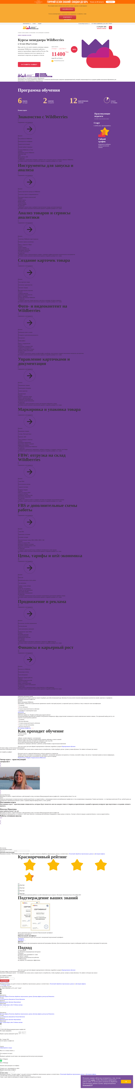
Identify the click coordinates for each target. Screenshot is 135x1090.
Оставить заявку (29, 64)
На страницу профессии (24, 728)
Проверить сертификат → (22, 939)
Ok (126, 1081)
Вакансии (6, 999)
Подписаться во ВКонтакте (38, 757)
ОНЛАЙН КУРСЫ (67, 9)
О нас (34, 23)
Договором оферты (100, 854)
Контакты (22, 999)
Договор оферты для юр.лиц (40, 996)
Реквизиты (51, 996)
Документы (12, 999)
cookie (93, 1080)
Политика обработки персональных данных (21, 996)
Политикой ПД (88, 1085)
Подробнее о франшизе (67, 18)
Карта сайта (10, 1005)
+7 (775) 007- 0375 (101, 26)
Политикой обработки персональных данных (81, 854)
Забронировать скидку (6, 1047)
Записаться (21, 712)
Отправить (5, 980)
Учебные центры (17, 1005)
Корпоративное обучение (68, 746)
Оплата (17, 999)
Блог (1, 1005)
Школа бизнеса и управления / (29, 32)
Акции (39, 23)
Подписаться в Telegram (24, 757)
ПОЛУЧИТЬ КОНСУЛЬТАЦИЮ (7, 852)
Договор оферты (4, 996)
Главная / (20, 32)
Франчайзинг (17, 1002)
